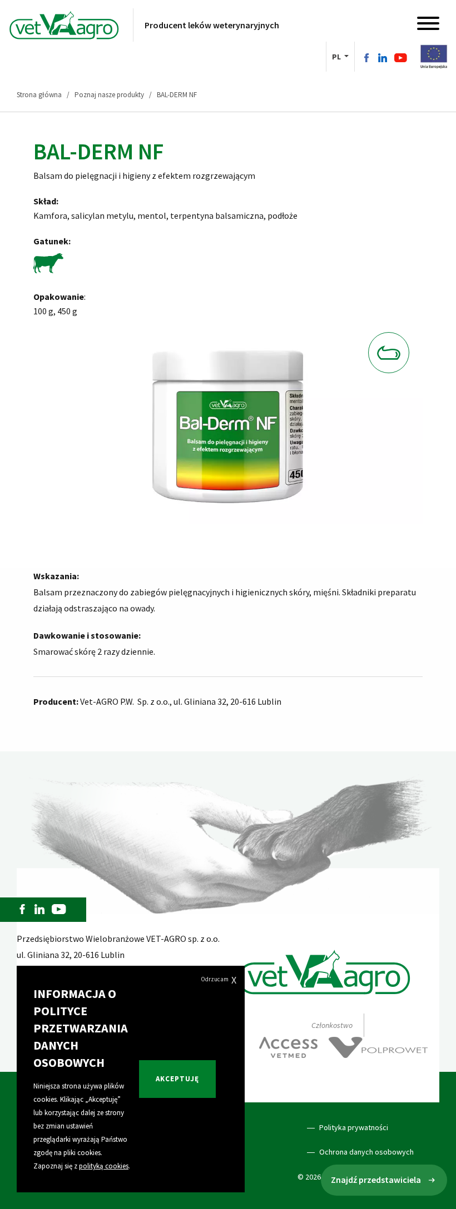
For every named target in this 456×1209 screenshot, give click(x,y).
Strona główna (39, 94)
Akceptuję (177, 1078)
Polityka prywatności (353, 1127)
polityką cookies (103, 1166)
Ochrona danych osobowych (366, 1152)
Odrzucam (218, 980)
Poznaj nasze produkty (109, 94)
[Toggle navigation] (428, 25)
